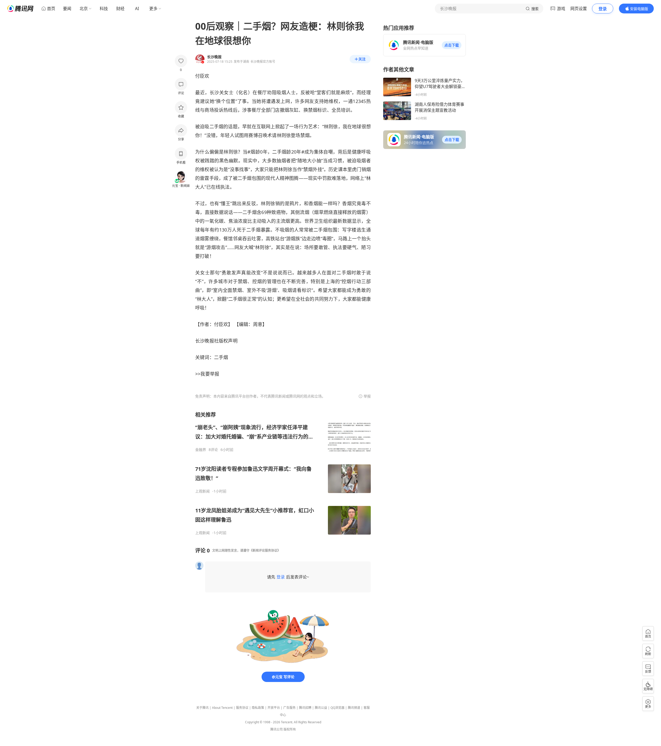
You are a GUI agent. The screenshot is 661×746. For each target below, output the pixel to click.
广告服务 (289, 707)
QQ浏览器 (337, 707)
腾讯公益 (321, 707)
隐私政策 (258, 707)
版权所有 (290, 729)
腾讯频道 (354, 707)
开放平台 (273, 707)
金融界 (200, 449)
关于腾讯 (202, 707)
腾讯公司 (276, 729)
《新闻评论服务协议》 (264, 550)
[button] (451, 45)
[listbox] (283, 473)
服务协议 (242, 707)
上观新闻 (202, 491)
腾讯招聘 (305, 707)
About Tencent (222, 707)
